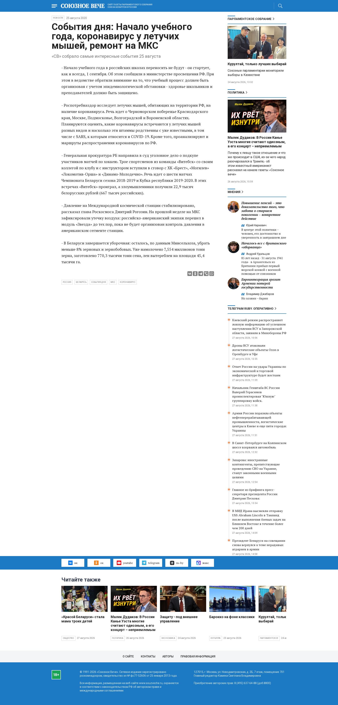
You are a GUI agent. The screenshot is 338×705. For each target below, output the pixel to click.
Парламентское (269, 638)
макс (205, 563)
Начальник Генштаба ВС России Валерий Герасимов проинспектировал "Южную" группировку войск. (256, 394)
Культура (216, 638)
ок (101, 563)
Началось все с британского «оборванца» (263, 245)
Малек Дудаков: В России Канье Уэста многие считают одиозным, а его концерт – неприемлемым (257, 141)
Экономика (168, 638)
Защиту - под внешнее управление (179, 619)
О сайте (128, 656)
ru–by (179, 563)
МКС (113, 282)
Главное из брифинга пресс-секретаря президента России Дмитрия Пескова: (254, 494)
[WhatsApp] (211, 273)
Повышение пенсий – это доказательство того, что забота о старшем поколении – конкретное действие (262, 211)
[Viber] (206, 273)
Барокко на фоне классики (231, 617)
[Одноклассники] (195, 273)
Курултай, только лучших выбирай (257, 64)
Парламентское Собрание (249, 19)
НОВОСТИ (58, 18)
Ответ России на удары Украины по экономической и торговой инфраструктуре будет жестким (259, 370)
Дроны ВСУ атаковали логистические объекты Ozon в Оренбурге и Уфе (255, 349)
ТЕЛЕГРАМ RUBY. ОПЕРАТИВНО (250, 308)
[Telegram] (200, 273)
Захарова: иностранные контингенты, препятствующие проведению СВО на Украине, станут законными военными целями (256, 468)
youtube (128, 563)
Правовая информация (198, 656)
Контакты (148, 656)
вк (75, 563)
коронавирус (127, 282)
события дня (98, 282)
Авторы (167, 656)
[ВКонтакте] (189, 273)
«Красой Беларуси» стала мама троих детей (82, 619)
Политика (236, 92)
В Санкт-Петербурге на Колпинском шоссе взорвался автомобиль (259, 445)
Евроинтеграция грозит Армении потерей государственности (260, 283)
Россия (67, 282)
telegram (153, 563)
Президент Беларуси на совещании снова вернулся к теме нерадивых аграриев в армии (258, 544)
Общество (68, 638)
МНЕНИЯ (234, 192)
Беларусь (81, 282)
